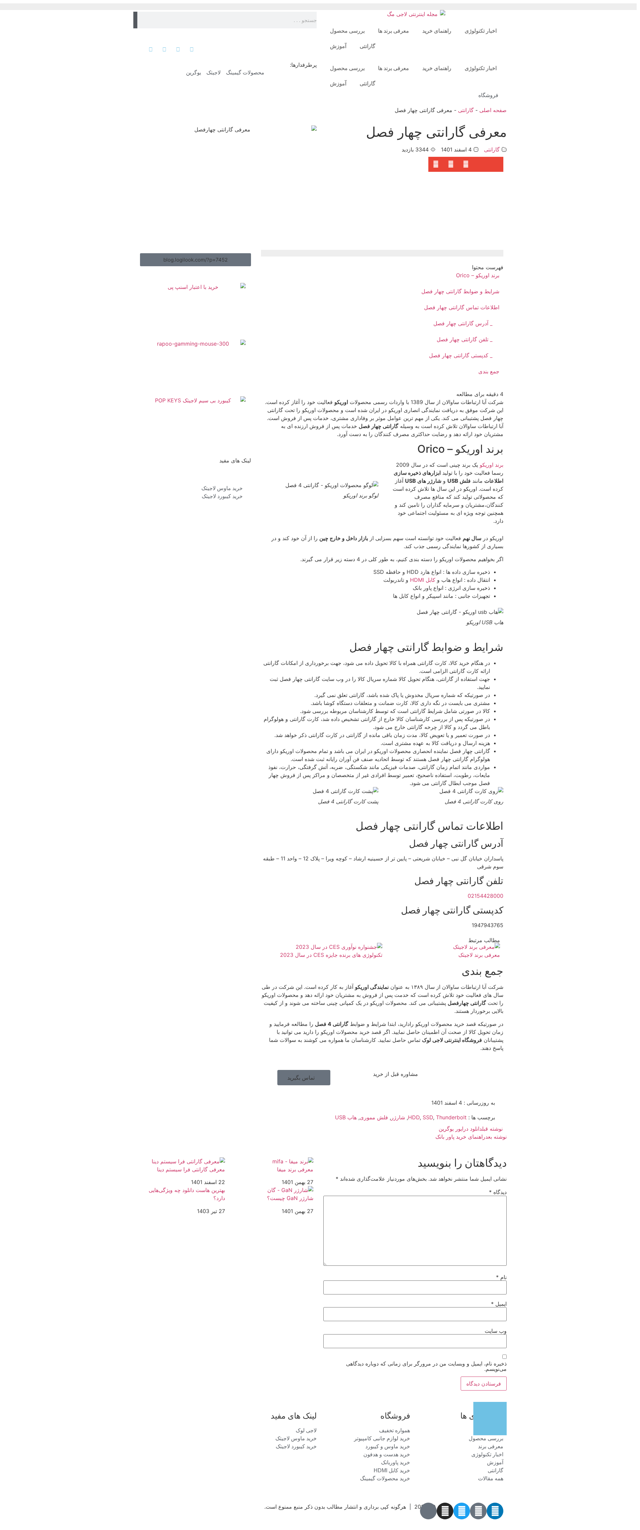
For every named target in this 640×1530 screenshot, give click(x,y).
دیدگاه (498, 1192)
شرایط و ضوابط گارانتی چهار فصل (460, 291)
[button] (495, 164)
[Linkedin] (495, 1511)
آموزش (338, 46)
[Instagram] (445, 1511)
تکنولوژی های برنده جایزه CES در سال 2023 (331, 954)
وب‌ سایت (496, 1330)
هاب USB (346, 1117)
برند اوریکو (491, 464)
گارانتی (367, 46)
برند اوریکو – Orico (477, 275)
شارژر (398, 1117)
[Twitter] (461, 1511)
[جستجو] (135, 20)
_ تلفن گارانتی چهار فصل (464, 339)
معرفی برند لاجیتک (479, 954)
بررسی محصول (347, 31)
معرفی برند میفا (295, 1169)
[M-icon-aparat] (428, 1511)
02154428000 (485, 895)
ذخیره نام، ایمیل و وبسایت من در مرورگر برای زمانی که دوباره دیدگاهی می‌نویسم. (426, 1366)
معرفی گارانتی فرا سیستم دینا (191, 1169)
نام (501, 1277)
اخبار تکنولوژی (481, 31)
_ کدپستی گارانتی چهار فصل (460, 355)
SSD (428, 1117)
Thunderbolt (451, 1117)
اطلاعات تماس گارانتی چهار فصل (461, 307)
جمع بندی (488, 371)
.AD (498, 1519)
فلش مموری (374, 1117)
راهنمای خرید (436, 31)
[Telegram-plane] (478, 1511)
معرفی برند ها (393, 31)
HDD (414, 1117)
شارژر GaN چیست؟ (290, 1198)
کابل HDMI (422, 580)
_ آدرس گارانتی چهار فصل (462, 323)
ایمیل (499, 1303)
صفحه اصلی (493, 110)
